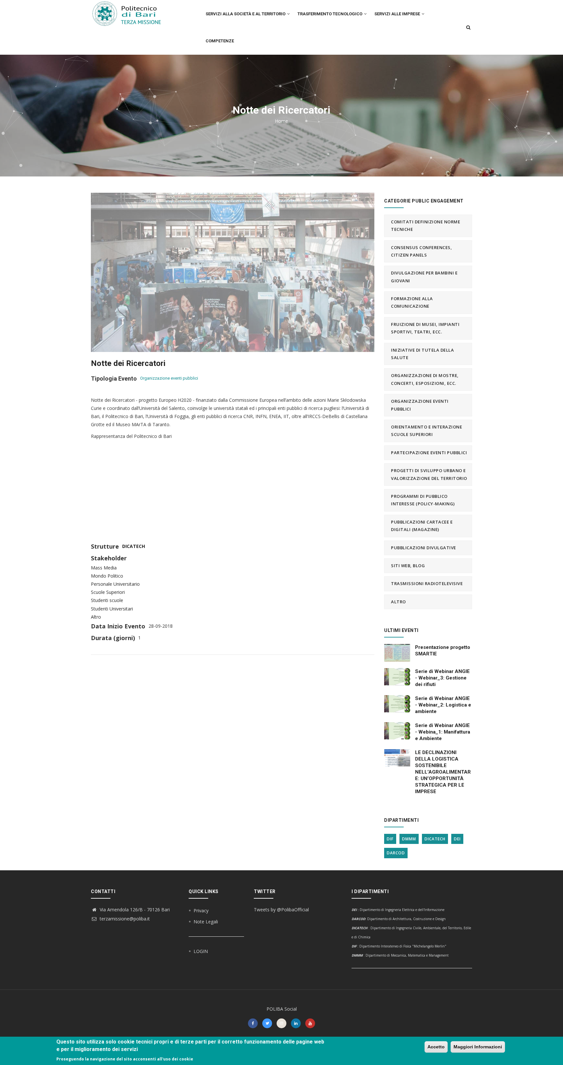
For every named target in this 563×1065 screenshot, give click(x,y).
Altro (96, 617)
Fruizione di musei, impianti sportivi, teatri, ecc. (425, 328)
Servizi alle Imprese (397, 13)
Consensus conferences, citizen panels (421, 251)
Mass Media (104, 568)
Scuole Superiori (108, 592)
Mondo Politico (107, 576)
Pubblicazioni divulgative (423, 548)
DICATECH (133, 546)
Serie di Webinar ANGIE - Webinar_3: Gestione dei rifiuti (442, 677)
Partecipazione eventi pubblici (429, 452)
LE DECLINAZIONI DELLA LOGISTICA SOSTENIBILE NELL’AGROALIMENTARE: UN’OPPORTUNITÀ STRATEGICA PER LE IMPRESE (443, 772)
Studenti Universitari (112, 609)
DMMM (409, 839)
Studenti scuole (107, 600)
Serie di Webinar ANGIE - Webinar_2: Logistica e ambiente (443, 704)
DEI (457, 839)
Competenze (220, 40)
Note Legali (206, 921)
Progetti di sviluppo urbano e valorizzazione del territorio (429, 474)
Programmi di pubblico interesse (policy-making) (423, 500)
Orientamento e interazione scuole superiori (426, 430)
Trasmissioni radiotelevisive (427, 583)
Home (281, 121)
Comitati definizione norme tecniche (425, 225)
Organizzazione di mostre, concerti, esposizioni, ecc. (425, 379)
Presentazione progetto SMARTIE (442, 650)
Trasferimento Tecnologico (330, 13)
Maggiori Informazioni (478, 1046)
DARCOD (396, 853)
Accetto (436, 1046)
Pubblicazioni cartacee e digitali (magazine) (422, 525)
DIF (390, 839)
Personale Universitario (115, 584)
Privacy (201, 910)
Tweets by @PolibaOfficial (281, 909)
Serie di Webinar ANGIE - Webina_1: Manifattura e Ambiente (442, 731)
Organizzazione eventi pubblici (169, 378)
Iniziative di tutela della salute (422, 353)
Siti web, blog (408, 565)
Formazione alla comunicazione (412, 302)
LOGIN (201, 951)
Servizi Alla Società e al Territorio (246, 13)
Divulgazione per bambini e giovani (424, 276)
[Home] (130, 13)
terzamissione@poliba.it (124, 919)
